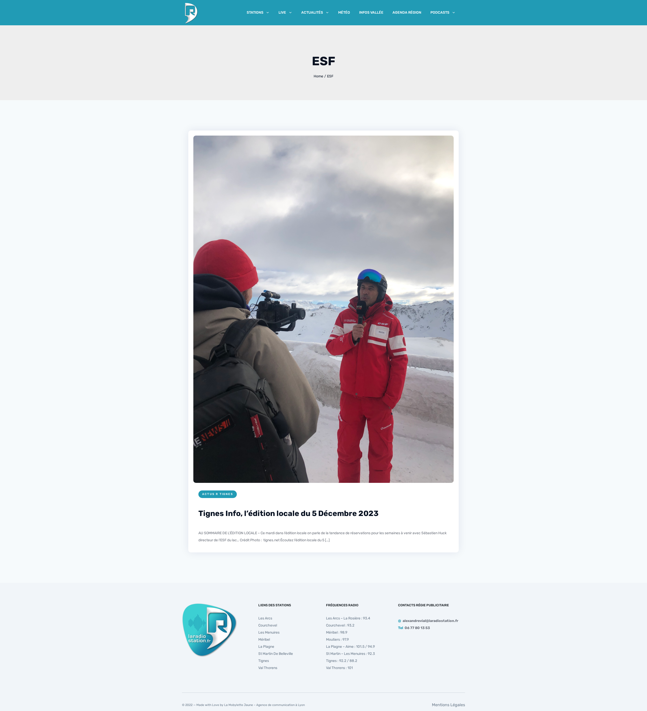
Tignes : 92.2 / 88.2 (341, 661)
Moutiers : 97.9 (337, 639)
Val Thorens (267, 668)
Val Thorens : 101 (339, 668)
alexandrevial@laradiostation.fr (430, 621)
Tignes (263, 661)
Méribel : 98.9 (336, 632)
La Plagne (266, 646)
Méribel (264, 639)
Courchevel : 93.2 (340, 625)
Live (282, 12)
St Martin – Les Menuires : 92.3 (350, 654)
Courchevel (267, 625)
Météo (344, 12)
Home (318, 76)
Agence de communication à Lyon (280, 705)
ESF (330, 76)
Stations (255, 12)
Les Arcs (265, 618)
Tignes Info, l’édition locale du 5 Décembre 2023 (288, 513)
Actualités (312, 12)
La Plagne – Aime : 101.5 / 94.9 (350, 646)
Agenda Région (406, 12)
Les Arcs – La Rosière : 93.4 (348, 618)
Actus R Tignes (217, 494)
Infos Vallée (371, 12)
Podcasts (439, 12)
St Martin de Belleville (275, 654)
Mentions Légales (448, 704)
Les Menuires (269, 632)
